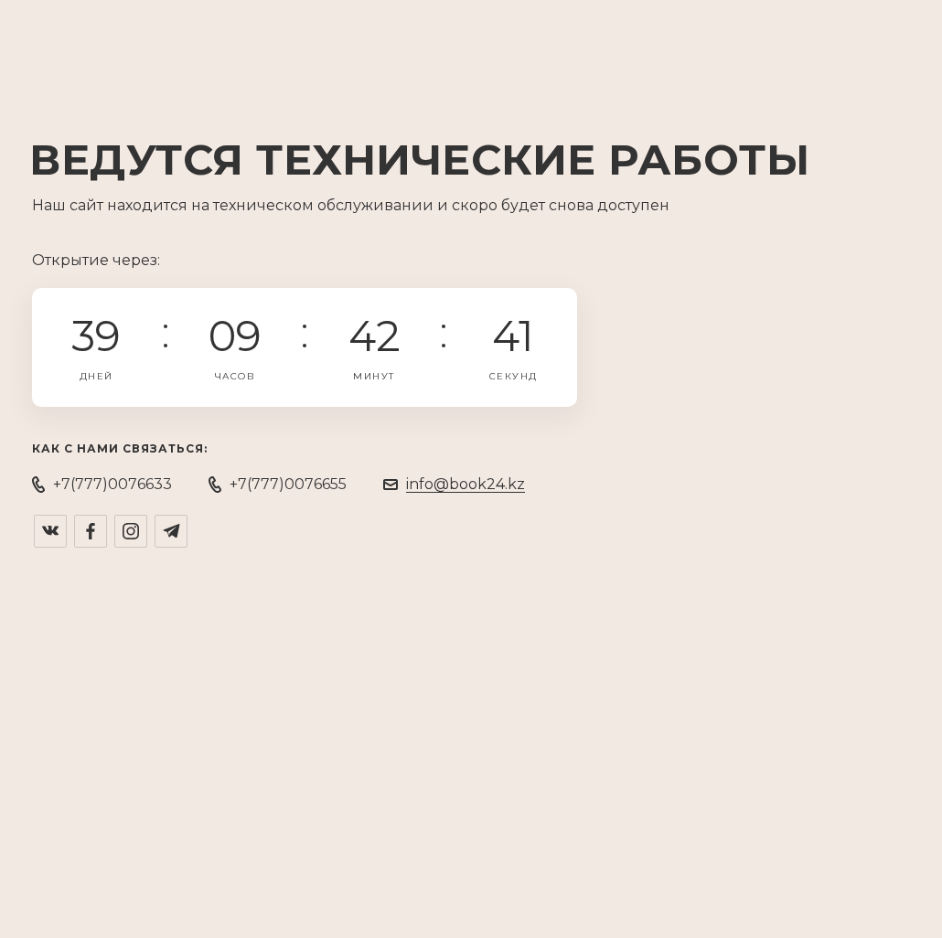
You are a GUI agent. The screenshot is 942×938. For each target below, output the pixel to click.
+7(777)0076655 (288, 484)
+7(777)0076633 (112, 484)
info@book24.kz (465, 484)
